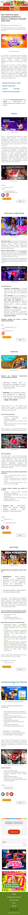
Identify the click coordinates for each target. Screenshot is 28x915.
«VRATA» (14, 114)
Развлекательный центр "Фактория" (14, 682)
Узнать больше (6, 198)
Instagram (14, 909)
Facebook (11, 909)
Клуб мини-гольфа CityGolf (14, 213)
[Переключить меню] (2, 9)
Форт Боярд (14, 547)
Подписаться (14, 832)
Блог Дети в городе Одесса (7, 27)
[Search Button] (24, 844)
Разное (16, 27)
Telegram (17, 909)
